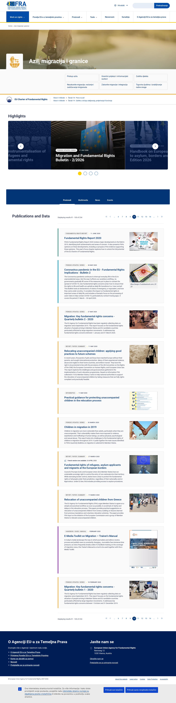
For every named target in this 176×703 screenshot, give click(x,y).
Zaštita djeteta (142, 76)
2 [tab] (85, 173)
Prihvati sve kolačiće (114, 690)
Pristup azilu (72, 76)
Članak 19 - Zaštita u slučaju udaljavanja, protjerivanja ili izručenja (90, 101)
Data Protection (152, 679)
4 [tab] (96, 173)
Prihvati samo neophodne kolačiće (141, 690)
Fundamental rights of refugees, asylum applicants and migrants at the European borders (92, 466)
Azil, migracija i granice (21, 26)
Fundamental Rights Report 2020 (82, 238)
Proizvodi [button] (76, 17)
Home (10, 26)
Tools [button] (92, 17)
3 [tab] (91, 173)
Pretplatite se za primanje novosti (25, 665)
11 (138, 217)
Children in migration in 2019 (80, 427)
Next (155, 146)
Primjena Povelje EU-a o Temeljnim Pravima (29, 655)
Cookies (142, 679)
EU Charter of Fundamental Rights (31, 99)
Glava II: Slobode (59, 98)
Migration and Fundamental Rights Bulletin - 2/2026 (85, 157)
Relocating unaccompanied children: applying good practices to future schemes (92, 352)
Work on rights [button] (16, 17)
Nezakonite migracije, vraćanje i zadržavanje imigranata (80, 85)
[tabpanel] (88, 145)
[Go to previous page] (110, 217)
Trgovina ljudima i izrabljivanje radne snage (149, 85)
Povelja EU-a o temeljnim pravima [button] (47, 17)
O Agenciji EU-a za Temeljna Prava (25, 652)
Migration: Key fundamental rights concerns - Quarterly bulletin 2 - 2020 (89, 318)
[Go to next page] (158, 217)
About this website (121, 679)
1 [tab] (80, 173)
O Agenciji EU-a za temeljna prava (151, 17)
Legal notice (133, 679)
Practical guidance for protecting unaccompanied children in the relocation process (91, 399)
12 (142, 217)
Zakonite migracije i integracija (115, 84)
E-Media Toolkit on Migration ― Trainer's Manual (90, 536)
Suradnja (126, 17)
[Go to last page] (162, 217)
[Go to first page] (106, 217)
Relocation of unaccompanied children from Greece (92, 499)
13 (146, 217)
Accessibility (164, 679)
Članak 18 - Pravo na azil (76, 98)
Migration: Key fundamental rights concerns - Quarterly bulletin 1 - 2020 (89, 588)
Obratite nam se (96, 659)
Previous (21, 146)
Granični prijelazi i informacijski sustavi (115, 77)
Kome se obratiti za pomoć (22, 659)
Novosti (14, 662)
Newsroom (109, 17)
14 (150, 217)
